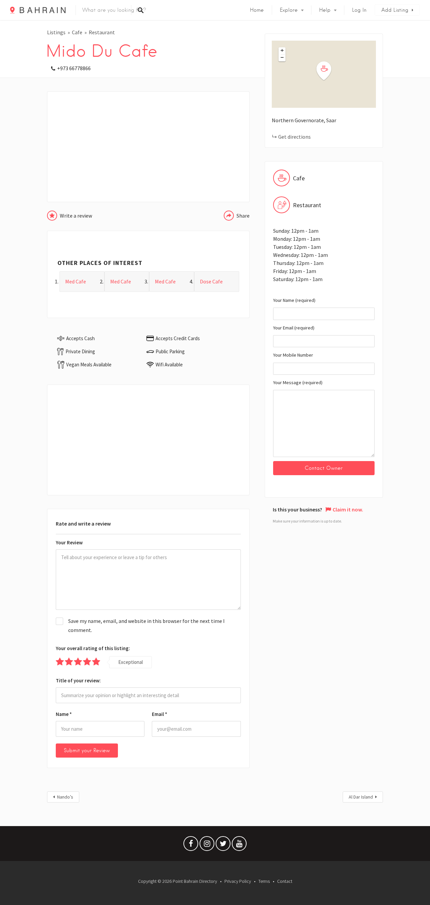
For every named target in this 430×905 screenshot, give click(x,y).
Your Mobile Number (293, 355)
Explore (289, 10)
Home (257, 10)
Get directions (294, 136)
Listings (56, 32)
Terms (264, 881)
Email (159, 714)
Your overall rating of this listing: (93, 648)
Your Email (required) (293, 328)
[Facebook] (191, 845)
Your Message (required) (297, 382)
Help (325, 10)
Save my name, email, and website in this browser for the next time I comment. (146, 625)
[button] (328, 71)
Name (64, 714)
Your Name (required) (294, 300)
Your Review (69, 542)
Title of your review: (78, 680)
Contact (284, 881)
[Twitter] (223, 845)
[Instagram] (207, 845)
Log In (359, 10)
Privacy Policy (237, 881)
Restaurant (102, 32)
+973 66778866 (74, 68)
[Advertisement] (148, 147)
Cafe (77, 32)
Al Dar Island (361, 797)
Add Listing (394, 10)
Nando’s (65, 797)
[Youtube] (239, 845)
